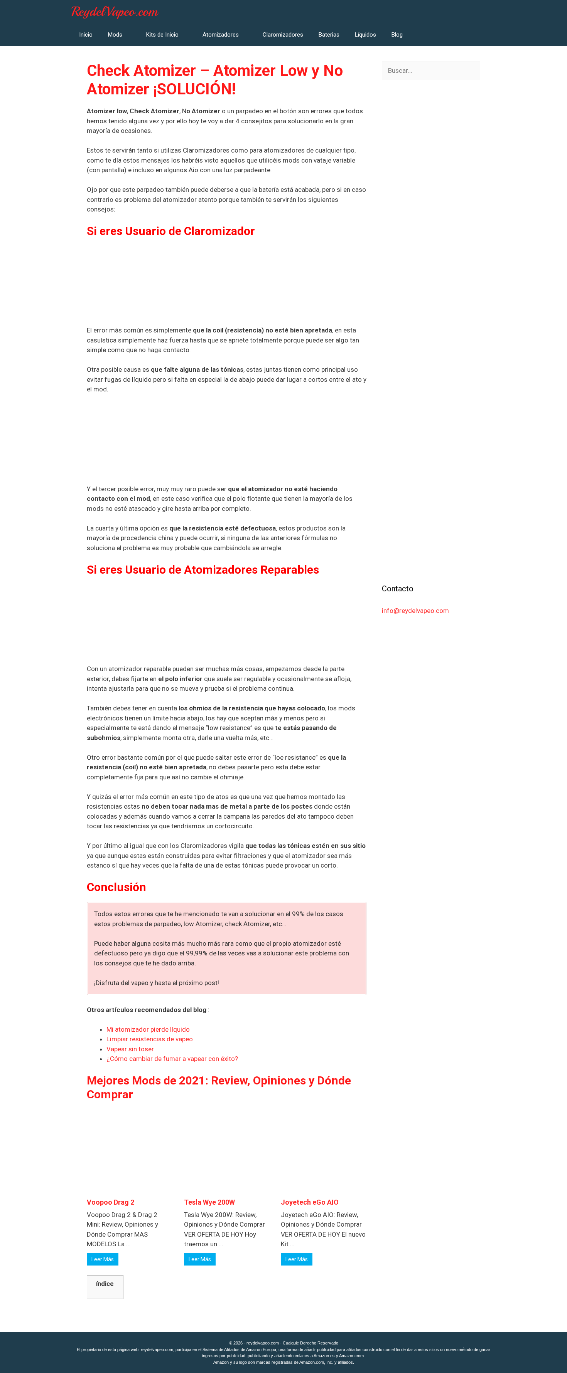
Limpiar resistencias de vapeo (149, 1039)
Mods (115, 34)
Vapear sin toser (130, 1049)
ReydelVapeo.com (114, 11)
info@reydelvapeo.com (415, 610)
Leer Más (102, 1259)
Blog (397, 34)
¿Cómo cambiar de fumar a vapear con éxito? (172, 1058)
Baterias (329, 34)
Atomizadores (220, 34)
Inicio (86, 34)
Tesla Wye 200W (209, 1202)
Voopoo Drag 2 (110, 1202)
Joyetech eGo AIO (310, 1202)
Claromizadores (283, 34)
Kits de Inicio (162, 34)
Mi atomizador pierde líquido (148, 1029)
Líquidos (365, 34)
